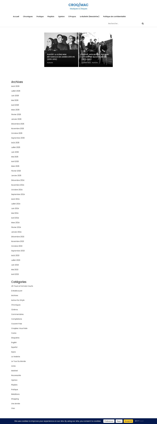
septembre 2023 (18, 251)
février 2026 (16, 114)
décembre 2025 (17, 124)
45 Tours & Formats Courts (22, 286)
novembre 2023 (17, 241)
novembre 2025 (17, 128)
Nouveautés (16, 375)
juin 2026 (15, 95)
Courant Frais (86, 63)
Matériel (14, 371)
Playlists (50, 16)
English (14, 342)
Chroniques (28, 16)
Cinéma (14, 309)
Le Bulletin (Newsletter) (89, 16)
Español (14, 347)
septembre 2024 (18, 194)
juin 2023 (15, 265)
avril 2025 (15, 161)
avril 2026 (15, 105)
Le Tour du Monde (18, 361)
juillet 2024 (15, 204)
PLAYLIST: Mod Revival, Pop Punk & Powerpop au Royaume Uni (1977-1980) (95, 56)
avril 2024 (15, 218)
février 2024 (16, 227)
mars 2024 (15, 222)
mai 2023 (14, 269)
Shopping (15, 399)
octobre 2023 (16, 246)
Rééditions (15, 394)
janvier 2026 (16, 119)
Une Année (15, 403)
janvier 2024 (16, 232)
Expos (13, 352)
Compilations (16, 319)
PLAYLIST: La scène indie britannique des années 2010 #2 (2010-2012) (61, 56)
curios (13, 333)
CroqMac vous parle (19, 328)
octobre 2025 (16, 133)
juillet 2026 (15, 91)
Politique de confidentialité (114, 16)
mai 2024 (15, 213)
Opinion (61, 16)
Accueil (16, 16)
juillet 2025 (15, 147)
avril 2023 (15, 274)
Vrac (13, 408)
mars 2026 (15, 110)
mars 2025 (15, 166)
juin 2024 (15, 208)
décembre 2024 (17, 180)
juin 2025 (15, 152)
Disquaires (15, 338)
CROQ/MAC (78, 4)
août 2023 (15, 255)
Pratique (40, 16)
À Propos (72, 16)
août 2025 (15, 142)
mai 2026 (14, 100)
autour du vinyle (17, 300)
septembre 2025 (18, 138)
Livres (13, 366)
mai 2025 (14, 157)
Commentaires (17, 314)
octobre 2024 (17, 189)
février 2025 (16, 171)
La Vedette (15, 356)
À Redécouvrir (16, 291)
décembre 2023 (17, 237)
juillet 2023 (15, 260)
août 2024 (15, 199)
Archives (14, 295)
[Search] (143, 23)
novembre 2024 (17, 185)
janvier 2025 (16, 175)
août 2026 (15, 86)
